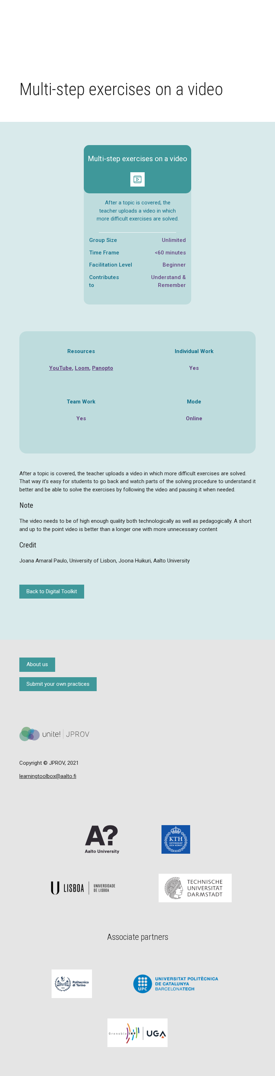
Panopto (102, 368)
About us (37, 664)
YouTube (60, 368)
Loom (82, 368)
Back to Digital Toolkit (51, 591)
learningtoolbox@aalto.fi (47, 776)
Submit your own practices (58, 684)
